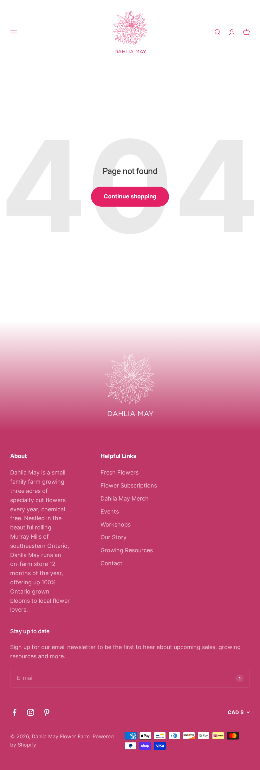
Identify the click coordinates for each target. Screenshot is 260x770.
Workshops (116, 524)
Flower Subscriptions (129, 485)
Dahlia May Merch (125, 498)
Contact (111, 563)
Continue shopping (130, 196)
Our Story (114, 537)
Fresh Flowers (120, 472)
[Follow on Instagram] (30, 712)
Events (110, 511)
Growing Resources (127, 550)
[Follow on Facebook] (14, 712)
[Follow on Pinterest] (46, 712)
